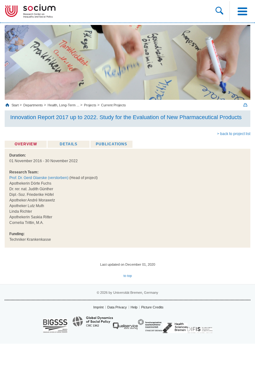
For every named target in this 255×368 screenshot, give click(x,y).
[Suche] (219, 11)
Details (68, 144)
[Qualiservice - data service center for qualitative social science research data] (125, 327)
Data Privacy (117, 307)
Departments (33, 105)
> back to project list (233, 134)
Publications (111, 144)
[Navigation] (242, 11)
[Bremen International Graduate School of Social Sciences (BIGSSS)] (55, 325)
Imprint (98, 307)
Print (245, 105)
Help (134, 307)
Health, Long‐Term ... (63, 105)
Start (16, 105)
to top (127, 276)
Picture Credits (152, 307)
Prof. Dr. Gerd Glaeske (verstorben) (38, 178)
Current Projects (113, 105)
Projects (90, 105)
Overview (26, 144)
